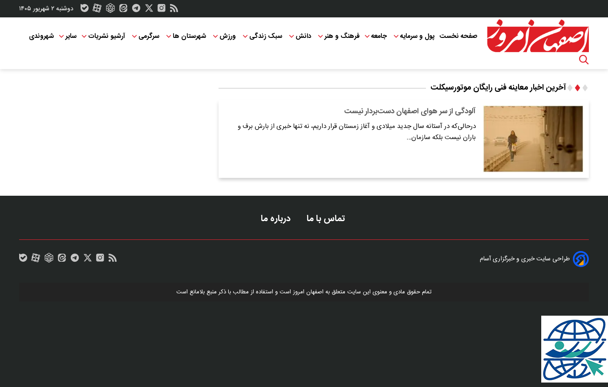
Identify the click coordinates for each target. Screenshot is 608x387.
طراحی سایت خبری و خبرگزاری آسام (525, 259)
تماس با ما (327, 218)
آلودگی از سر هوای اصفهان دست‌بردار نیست (410, 111)
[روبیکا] (110, 10)
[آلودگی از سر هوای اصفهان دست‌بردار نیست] (533, 139)
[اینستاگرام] (161, 10)
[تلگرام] (136, 10)
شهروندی (41, 36)
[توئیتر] (149, 10)
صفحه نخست (458, 36)
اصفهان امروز (308, 292)
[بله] (85, 10)
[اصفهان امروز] (537, 36)
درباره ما (277, 218)
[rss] (174, 10)
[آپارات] (97, 10)
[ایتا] (123, 10)
